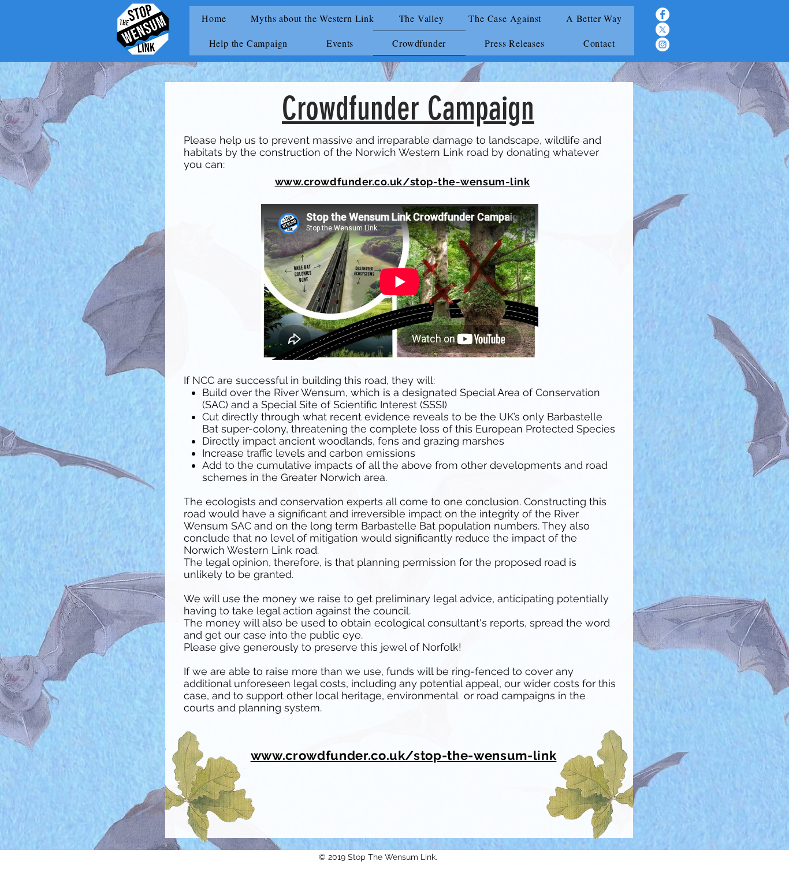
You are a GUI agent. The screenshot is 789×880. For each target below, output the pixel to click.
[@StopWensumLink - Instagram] (662, 44)
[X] (662, 29)
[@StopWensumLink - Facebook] (662, 14)
